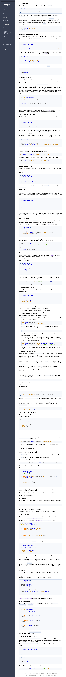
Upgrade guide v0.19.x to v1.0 (8, 51)
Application (5, 25)
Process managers (6, 37)
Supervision (5, 41)
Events (4, 36)
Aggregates (5, 27)
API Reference (5, 13)
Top (4, 30)
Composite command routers (9, 34)
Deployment (5, 47)
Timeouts (50, 111)
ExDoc (30, 673)
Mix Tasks (4, 10)
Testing (4, 45)
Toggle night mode (38, 675)
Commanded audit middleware (30, 492)
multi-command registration (32, 53)
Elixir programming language (51, 673)
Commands (5, 28)
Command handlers (7, 32)
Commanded (6, 4)
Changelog (4, 15)
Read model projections (7, 44)
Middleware (6, 33)
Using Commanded (6, 21)
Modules (4, 9)
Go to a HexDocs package (46, 675)
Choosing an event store (7, 20)
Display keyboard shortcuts (30, 675)
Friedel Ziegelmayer (41, 673)
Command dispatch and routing (9, 31)
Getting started (5, 18)
